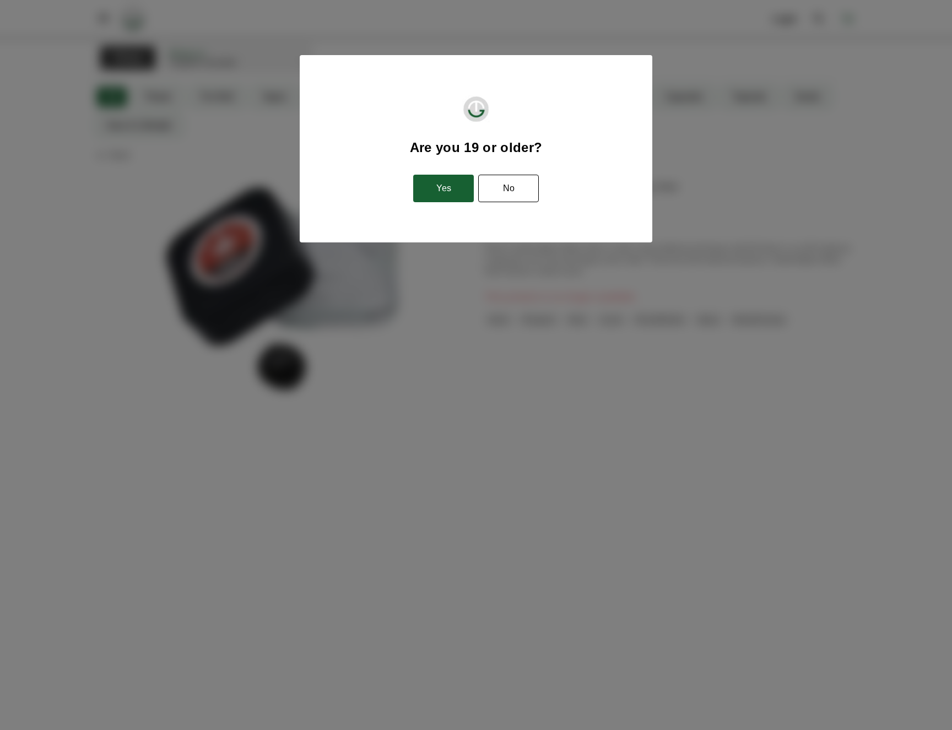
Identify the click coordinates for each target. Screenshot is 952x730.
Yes (443, 188)
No (509, 188)
